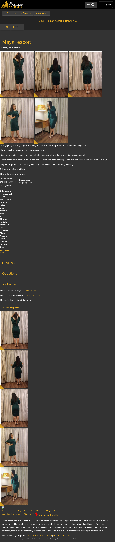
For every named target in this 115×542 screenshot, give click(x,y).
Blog (19, 511)
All (7, 27)
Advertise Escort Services (33, 511)
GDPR (56, 535)
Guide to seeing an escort (76, 511)
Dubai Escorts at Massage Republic (11, 5)
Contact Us (66, 535)
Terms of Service (73, 539)
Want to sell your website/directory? (18, 514)
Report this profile (11, 308)
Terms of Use (32, 535)
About (13, 511)
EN (88, 4)
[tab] (57, 262)
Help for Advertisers (55, 511)
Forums (5, 511)
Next (15, 27)
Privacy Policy (46, 535)
